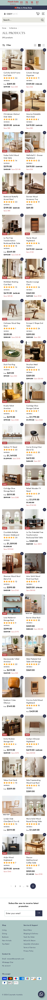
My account (6, 965)
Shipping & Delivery (31, 933)
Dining (4, 933)
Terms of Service (30, 947)
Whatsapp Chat (7, 962)
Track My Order (29, 937)
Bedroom (5, 937)
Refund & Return (30, 940)
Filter (8, 45)
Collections (13, 28)
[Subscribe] (38, 913)
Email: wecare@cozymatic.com (13, 959)
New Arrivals (6, 940)
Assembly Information (31, 944)
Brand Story (28, 930)
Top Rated (5, 944)
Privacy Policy (28, 951)
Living (4, 930)
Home (4, 28)
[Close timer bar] (44, 2)
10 (27, 886)
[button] (9, 78)
